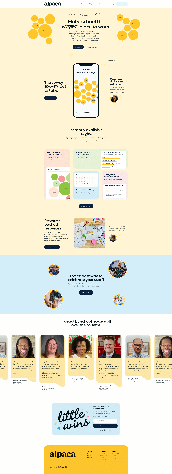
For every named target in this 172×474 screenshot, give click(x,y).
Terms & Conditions (116, 456)
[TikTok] (63, 467)
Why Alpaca (92, 4)
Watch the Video (92, 47)
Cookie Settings (116, 459)
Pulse (72, 4)
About (100, 4)
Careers (102, 458)
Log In (113, 4)
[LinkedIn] (66, 467)
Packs (77, 4)
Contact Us (103, 460)
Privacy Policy (116, 454)
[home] (52, 4)
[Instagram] (61, 467)
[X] (56, 467)
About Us (102, 454)
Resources (84, 4)
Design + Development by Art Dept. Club (113, 467)
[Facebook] (59, 467)
